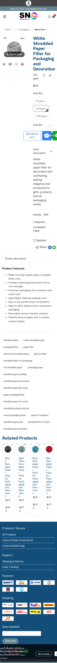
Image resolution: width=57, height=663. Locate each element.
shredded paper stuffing (15, 374)
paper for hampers (39, 415)
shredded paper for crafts (15, 401)
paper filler (28, 347)
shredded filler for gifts (39, 422)
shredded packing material (16, 408)
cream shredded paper (34, 340)
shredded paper (11, 340)
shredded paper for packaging (17, 360)
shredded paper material (15, 429)
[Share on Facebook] (50, 247)
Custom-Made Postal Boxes (17, 540)
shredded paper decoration (16, 381)
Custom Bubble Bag (13, 546)
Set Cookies (44, 653)
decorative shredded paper (16, 354)
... (14, 29)
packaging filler (10, 347)
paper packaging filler (13, 395)
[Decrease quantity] (45, 125)
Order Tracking (10, 567)
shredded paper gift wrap (15, 388)
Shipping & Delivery (13, 562)
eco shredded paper (12, 367)
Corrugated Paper (26, 29)
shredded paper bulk (13, 422)
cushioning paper (35, 367)
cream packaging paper (14, 415)
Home (7, 29)
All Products (9, 535)
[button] (49, 17)
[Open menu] (5, 17)
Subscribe (10, 641)
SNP (46, 214)
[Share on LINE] (54, 247)
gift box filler (40, 354)
